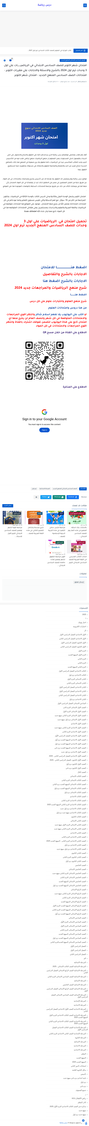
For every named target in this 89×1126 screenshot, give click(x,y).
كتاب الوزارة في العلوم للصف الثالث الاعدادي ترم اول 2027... (49, 50)
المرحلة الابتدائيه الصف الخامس (74, 985)
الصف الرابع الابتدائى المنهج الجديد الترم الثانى (69, 910)
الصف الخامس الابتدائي (77, 869)
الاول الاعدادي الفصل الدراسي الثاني (72, 639)
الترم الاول (82, 651)
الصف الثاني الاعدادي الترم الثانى (74, 837)
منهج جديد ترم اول (79, 1114)
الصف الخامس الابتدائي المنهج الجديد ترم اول (69, 885)
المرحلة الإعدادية (80, 1001)
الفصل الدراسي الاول (78, 950)
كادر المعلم (82, 1102)
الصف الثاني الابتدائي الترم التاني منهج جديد (70, 829)
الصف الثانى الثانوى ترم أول (76, 861)
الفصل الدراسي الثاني (78, 954)
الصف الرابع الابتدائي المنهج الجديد (73, 902)
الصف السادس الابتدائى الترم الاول (73, 926)
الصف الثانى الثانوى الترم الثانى (74, 857)
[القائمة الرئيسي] (85, 5)
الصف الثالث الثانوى (78, 817)
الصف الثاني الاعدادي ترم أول (75, 845)
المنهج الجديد (81, 1058)
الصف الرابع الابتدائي (78, 889)
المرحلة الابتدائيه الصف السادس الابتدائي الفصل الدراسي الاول (69, 996)
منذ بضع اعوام (16, 525)
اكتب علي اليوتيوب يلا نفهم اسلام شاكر (60, 314)
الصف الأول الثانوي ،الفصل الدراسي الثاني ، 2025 (68, 760)
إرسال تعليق (79, 582)
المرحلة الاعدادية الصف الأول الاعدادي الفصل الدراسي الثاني (67, 1010)
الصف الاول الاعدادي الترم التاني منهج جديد (70, 728)
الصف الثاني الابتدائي (78, 821)
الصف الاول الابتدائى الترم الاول (74, 711)
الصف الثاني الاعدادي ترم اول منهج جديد (71, 849)
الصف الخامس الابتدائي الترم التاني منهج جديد (69, 873)
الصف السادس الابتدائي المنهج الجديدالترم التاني (68, 942)
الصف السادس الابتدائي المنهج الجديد (73, 60)
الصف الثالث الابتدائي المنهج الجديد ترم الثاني (69, 784)
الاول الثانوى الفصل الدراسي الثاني (73, 647)
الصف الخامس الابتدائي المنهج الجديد (72, 881)
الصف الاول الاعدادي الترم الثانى (74, 732)
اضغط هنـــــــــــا (78, 295)
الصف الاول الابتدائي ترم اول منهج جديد (71, 719)
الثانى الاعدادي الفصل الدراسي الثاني (72, 695)
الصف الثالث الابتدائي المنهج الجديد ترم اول (70, 788)
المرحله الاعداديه (80, 1050)
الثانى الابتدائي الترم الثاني (76, 683)
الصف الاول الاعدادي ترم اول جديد (73, 752)
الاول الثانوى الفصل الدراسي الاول (73, 643)
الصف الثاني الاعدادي (78, 833)
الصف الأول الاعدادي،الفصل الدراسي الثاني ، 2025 (67, 756)
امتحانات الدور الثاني (78, 1066)
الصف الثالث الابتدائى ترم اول (75, 792)
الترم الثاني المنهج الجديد (77, 667)
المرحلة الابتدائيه (80, 981)
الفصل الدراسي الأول (78, 946)
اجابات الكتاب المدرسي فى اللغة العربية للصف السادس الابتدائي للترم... (77, 560)
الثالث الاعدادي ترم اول (77, 675)
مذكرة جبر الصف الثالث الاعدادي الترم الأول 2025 (68, 1106)
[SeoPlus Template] (85, 1123)
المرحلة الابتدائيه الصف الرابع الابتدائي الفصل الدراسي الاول (67, 990)
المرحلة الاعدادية (80, 1005)
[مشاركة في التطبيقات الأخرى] (36, 497)
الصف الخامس (80, 865)
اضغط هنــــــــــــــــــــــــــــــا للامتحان (64, 268)
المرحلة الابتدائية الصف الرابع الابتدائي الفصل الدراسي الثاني (67, 971)
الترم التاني (82, 659)
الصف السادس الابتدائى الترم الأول (73, 922)
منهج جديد (82, 1110)
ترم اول (34, 489)
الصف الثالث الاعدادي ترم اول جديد (73, 809)
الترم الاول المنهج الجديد (77, 655)
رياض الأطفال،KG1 (79, 1098)
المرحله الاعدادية (80, 1046)
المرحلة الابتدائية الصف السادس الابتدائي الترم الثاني (67, 977)
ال (85, 630)
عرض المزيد (7, 505)
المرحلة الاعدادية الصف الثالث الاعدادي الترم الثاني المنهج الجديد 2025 (68, 1022)
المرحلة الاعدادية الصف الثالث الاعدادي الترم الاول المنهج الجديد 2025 (68, 1016)
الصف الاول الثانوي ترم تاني (76, 768)
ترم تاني (83, 1086)
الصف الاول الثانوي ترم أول (76, 764)
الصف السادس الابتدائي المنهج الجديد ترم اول (69, 938)
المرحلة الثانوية (80, 1038)
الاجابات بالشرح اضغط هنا (65, 281)
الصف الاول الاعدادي (78, 724)
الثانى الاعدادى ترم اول (77, 699)
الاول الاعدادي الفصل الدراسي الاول (73, 634)
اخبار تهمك (82, 622)
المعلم (83, 1054)
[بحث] (4, 5)
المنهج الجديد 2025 (79, 1062)
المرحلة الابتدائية (45, 489)
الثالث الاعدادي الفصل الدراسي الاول (72, 671)
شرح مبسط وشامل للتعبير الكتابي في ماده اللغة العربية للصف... (35, 531)
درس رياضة (44, 5)
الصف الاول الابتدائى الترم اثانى (74, 707)
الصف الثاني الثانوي (79, 853)
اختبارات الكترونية (79, 626)
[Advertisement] (44, 29)
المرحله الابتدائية (80, 1042)
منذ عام (83, 525)
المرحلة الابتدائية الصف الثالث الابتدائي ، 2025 (69, 966)
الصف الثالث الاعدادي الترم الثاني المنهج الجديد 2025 (66, 804)
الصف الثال (82, 772)
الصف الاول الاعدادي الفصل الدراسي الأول (70, 736)
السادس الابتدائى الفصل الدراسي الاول (72, 703)
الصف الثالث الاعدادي (78, 796)
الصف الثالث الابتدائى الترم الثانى (74, 780)
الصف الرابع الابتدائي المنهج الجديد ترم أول (70, 914)
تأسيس (83, 1074)
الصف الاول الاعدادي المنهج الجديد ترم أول (70, 740)
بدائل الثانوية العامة (79, 1070)
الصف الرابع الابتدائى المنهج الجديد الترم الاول (69, 906)
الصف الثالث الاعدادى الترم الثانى (73, 800)
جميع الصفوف (81, 1090)
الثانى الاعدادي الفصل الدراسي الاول (72, 687)
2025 (84, 614)
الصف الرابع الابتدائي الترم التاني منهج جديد (70, 894)
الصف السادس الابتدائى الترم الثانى (73, 930)
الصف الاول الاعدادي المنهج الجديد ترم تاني (70, 748)
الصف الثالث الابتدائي (78, 776)
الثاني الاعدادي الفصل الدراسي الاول (72, 691)
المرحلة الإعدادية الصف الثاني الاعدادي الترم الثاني (67, 1034)
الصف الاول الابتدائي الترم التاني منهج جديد (70, 715)
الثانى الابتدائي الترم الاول (76, 679)
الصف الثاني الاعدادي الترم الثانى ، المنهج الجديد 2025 (66, 841)
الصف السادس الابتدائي (77, 918)
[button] (73, 497)
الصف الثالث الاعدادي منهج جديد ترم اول (71, 813)
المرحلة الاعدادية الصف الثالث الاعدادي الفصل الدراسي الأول (70, 1028)
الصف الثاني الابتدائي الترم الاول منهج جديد (70, 825)
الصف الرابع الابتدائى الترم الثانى (74, 898)
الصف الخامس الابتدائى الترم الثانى (73, 877)
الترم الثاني (82, 663)
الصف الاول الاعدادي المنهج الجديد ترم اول (70, 744)
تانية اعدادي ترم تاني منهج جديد (74, 1078)
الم (85, 958)
